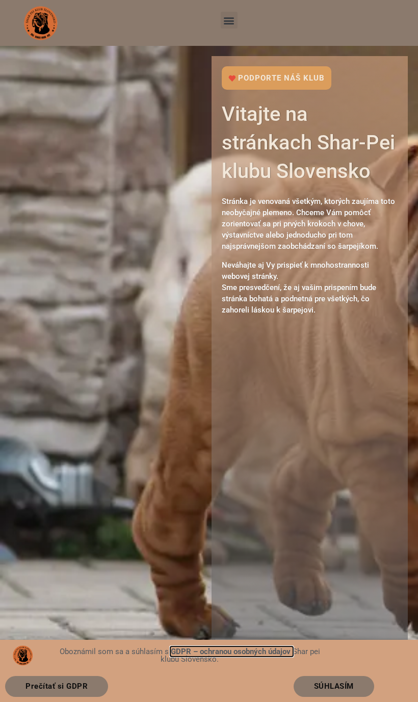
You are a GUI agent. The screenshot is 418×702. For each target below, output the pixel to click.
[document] (209, 351)
